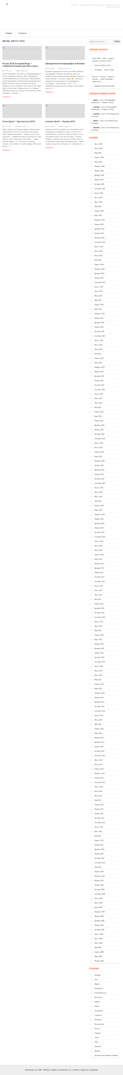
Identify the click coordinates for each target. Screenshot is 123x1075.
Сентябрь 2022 (99, 336)
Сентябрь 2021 (99, 389)
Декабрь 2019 (99, 470)
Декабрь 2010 (99, 849)
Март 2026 (98, 162)
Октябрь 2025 (99, 184)
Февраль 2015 (99, 693)
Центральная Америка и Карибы (106, 1055)
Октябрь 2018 (99, 532)
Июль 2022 (98, 345)
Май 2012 (97, 800)
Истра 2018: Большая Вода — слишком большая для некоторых (20, 64)
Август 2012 (98, 787)
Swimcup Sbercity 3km (102, 65)
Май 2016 (97, 630)
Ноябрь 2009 (99, 885)
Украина (97, 1051)
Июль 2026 (98, 144)
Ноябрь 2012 (99, 778)
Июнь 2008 (98, 943)
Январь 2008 (99, 961)
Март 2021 (98, 416)
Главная (8, 33)
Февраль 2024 (99, 269)
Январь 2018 (99, 564)
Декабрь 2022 (99, 322)
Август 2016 (98, 622)
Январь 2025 (99, 224)
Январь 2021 (99, 421)
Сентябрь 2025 (99, 189)
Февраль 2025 (99, 220)
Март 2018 (98, 559)
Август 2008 (98, 934)
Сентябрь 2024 (99, 242)
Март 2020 (98, 456)
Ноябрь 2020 (99, 430)
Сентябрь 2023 (99, 282)
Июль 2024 (98, 251)
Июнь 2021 (98, 403)
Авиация (97, 975)
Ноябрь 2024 (99, 233)
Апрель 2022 (99, 358)
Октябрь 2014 (99, 706)
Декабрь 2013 (99, 742)
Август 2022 (98, 340)
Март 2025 (98, 215)
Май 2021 (97, 407)
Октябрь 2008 (99, 930)
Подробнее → (7, 97)
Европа (97, 1002)
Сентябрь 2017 (99, 581)
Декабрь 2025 (99, 175)
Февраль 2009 (99, 912)
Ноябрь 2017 (99, 572)
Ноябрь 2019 (99, 474)
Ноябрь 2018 (99, 528)
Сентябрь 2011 (99, 822)
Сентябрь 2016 (99, 617)
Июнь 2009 (98, 903)
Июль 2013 (98, 760)
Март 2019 (98, 510)
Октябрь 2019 (99, 479)
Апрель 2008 (99, 952)
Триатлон (97, 1046)
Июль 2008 (98, 939)
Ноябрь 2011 (98, 814)
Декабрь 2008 (99, 921)
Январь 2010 (99, 880)
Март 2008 (98, 956)
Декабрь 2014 (99, 702)
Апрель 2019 (99, 505)
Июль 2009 (98, 898)
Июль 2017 (98, 590)
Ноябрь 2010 (99, 854)
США (96, 1042)
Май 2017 (97, 599)
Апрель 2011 (99, 840)
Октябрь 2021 (99, 385)
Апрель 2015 (99, 684)
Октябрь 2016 (99, 613)
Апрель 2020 (99, 452)
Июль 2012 (98, 791)
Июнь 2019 (98, 497)
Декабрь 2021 (99, 376)
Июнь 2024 (98, 256)
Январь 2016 (99, 644)
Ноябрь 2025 (99, 180)
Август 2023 (98, 287)
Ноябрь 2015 (99, 653)
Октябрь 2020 (99, 434)
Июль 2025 (98, 197)
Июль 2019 (98, 492)
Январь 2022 (99, 372)
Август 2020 (98, 443)
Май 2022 (97, 354)
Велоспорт (98, 997)
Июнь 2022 (98, 349)
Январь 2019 (99, 519)
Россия (97, 1029)
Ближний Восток (100, 993)
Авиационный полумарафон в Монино (65, 63)
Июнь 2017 (98, 595)
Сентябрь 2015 (99, 662)
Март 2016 (98, 639)
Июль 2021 (98, 398)
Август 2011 (98, 827)
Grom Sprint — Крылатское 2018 (18, 121)
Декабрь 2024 (99, 229)
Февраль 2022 (99, 367)
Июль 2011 (98, 831)
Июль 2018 (98, 546)
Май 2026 (97, 153)
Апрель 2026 (99, 157)
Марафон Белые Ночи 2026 (104, 86)
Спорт (96, 1037)
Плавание (97, 1020)
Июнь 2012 (98, 796)
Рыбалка (97, 1033)
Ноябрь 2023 (99, 278)
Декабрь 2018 (99, 523)
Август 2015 (98, 666)
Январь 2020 (99, 465)
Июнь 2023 (98, 296)
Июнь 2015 (98, 675)
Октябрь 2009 (99, 889)
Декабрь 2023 (99, 273)
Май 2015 (97, 680)
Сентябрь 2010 (99, 863)
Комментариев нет (21, 71)
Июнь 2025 (98, 202)
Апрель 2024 (99, 264)
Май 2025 (97, 206)
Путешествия (99, 1024)
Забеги (96, 1006)
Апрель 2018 (99, 555)
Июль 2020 (98, 447)
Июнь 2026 (98, 148)
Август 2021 (98, 394)
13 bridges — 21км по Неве (104, 70)
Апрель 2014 (99, 729)
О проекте (22, 33)
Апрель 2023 (99, 305)
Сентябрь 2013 (99, 755)
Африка (97, 984)
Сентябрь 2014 (99, 711)
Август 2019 (98, 488)
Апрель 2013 (99, 769)
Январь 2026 (99, 171)
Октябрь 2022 (99, 331)
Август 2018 (98, 541)
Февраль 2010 (99, 876)
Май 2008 (97, 947)
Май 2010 (97, 867)
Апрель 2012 (99, 805)
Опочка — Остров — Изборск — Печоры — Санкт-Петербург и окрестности (104, 79)
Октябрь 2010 (99, 858)
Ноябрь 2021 (99, 380)
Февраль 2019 (99, 514)
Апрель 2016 (99, 635)
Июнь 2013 (98, 764)
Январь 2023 (99, 318)
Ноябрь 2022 (99, 327)
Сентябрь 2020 (99, 439)
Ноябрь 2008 (99, 925)
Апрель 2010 (99, 872)
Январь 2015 (99, 697)
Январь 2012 (99, 809)
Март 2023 (98, 309)
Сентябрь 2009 (99, 894)
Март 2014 (98, 733)
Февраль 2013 (99, 773)
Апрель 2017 (99, 604)
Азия (96, 979)
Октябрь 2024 (99, 238)
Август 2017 (98, 586)
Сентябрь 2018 (99, 537)
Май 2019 (97, 501)
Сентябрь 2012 (99, 782)
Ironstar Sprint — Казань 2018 (60, 121)
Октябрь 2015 (99, 657)
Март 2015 (98, 689)
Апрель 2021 (99, 412)
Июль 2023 (98, 291)
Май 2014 (97, 724)
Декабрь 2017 (99, 568)
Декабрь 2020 (99, 425)
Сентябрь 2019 (99, 483)
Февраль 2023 (99, 314)
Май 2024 (97, 260)
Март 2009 (98, 907)
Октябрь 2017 (99, 577)
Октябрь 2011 (99, 818)
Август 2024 (98, 247)
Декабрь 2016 (99, 608)
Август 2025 (98, 193)
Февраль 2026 (99, 166)
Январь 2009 (99, 916)
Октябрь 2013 (99, 751)
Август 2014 (98, 715)
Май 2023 (97, 300)
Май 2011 (97, 836)
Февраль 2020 (99, 461)
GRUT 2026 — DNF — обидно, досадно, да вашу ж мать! (103, 60)
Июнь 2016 (98, 626)
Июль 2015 (98, 671)
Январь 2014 (99, 738)
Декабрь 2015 (99, 648)
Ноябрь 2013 (99, 747)
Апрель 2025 (99, 211)
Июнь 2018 (98, 550)
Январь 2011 (98, 845)
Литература (98, 1011)
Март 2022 (98, 363)
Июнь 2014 (98, 720)
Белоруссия (98, 988)
